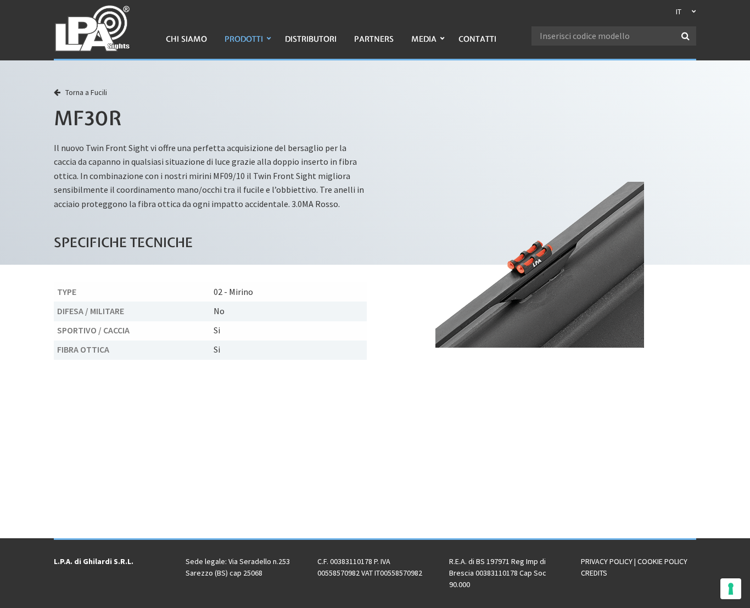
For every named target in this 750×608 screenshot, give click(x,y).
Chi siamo (186, 39)
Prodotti (244, 39)
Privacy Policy (607, 561)
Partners (374, 39)
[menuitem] (186, 44)
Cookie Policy (662, 561)
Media (423, 39)
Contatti (477, 39)
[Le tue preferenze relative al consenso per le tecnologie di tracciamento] (730, 588)
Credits (594, 573)
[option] (539, 265)
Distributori (311, 39)
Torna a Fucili (83, 92)
